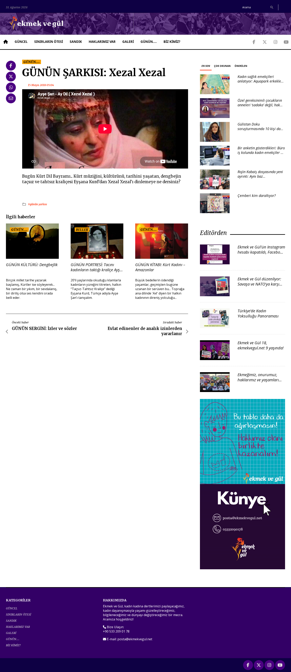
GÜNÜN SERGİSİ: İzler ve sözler (44, 328)
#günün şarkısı (37, 204)
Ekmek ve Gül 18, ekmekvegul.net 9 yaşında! (260, 345)
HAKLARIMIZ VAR (102, 41)
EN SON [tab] (206, 66)
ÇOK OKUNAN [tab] (222, 66)
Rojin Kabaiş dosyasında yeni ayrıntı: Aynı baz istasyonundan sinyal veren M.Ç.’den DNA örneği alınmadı (261, 178)
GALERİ (128, 41)
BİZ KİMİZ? (172, 41)
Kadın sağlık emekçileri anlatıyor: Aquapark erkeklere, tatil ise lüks (261, 81)
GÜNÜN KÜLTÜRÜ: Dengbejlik (32, 264)
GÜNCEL (21, 41)
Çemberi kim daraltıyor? (257, 195)
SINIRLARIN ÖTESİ (48, 41)
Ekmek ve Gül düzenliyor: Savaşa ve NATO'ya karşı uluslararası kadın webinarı (259, 286)
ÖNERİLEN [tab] (241, 66)
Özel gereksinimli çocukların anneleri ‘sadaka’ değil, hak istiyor (260, 105)
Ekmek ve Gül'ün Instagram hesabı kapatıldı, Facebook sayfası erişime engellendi (261, 252)
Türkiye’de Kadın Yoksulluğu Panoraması (258, 313)
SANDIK (76, 41)
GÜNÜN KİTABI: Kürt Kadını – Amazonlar (160, 267)
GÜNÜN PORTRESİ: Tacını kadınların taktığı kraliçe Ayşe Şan (96, 267)
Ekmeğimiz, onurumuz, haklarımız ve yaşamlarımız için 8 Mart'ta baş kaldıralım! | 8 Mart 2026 (261, 382)
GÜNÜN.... (149, 41)
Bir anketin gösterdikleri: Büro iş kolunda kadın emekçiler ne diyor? (261, 153)
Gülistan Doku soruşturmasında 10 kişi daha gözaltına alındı (261, 129)
